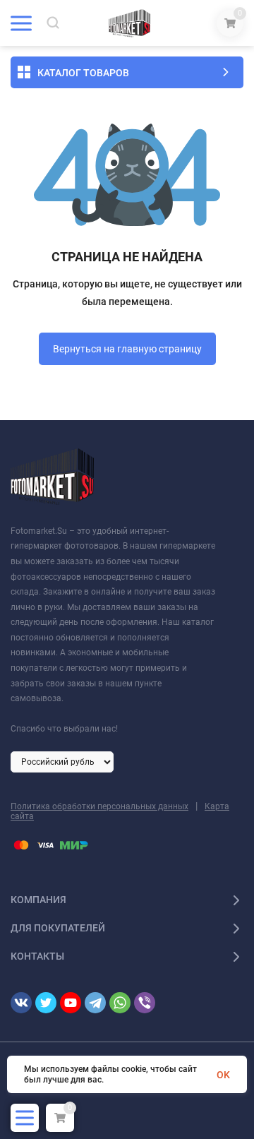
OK (223, 1074)
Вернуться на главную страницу (127, 348)
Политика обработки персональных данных (99, 806)
